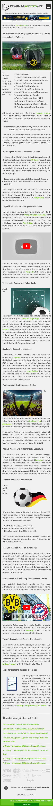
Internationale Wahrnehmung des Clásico (30, 101)
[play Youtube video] (26, 246)
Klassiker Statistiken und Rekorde (27, 95)
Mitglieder (33, 789)
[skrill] (16, 775)
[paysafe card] (36, 770)
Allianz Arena (6, 424)
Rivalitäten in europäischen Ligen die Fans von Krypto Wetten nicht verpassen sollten (25, 739)
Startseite (19, 25)
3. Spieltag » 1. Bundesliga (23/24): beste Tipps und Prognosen (24, 746)
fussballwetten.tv (31, 795)
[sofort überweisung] (26, 770)
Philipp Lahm (30, 272)
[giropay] (46, 770)
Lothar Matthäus (32, 371)
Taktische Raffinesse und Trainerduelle (29, 83)
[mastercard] (16, 770)
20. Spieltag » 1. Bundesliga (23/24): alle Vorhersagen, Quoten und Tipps (25, 752)
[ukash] (6, 775)
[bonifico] (6, 780)
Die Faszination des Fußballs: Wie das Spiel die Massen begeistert (25, 733)
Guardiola (5, 329)
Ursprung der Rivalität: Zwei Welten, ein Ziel (31, 77)
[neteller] (46, 775)
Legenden (17, 357)
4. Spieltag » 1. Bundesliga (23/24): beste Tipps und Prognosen (24, 763)
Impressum (27, 789)
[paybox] (26, 775)
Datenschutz (45, 787)
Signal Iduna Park (34, 421)
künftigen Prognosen (9, 664)
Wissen (25, 25)
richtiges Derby (39, 197)
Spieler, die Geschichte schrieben (27, 86)
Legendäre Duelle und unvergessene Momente (32, 80)
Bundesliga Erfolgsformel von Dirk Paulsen (31, 705)
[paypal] (30, 780)
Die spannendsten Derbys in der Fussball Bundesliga (21, 724)
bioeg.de (39, 787)
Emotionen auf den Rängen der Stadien (29, 89)
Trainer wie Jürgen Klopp (30, 318)
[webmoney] (36, 775)
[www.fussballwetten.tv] (24, 7)
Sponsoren (39, 460)
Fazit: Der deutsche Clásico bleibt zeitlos (30, 107)
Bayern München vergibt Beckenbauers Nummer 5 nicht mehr (23, 728)
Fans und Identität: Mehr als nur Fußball (29, 98)
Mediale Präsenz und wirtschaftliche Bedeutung (32, 92)
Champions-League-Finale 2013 (35, 214)
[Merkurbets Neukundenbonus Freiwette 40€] (26, 21)
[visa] (6, 770)
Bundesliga (30, 630)
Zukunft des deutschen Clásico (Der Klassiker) (32, 104)
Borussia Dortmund (43, 113)
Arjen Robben (28, 223)
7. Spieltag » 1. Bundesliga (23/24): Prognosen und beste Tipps (24, 758)
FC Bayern (35, 160)
